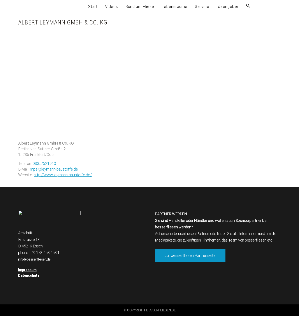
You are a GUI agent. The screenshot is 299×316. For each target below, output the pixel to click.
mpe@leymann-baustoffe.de (54, 169)
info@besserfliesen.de (34, 259)
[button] (248, 6)
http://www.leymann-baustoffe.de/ (63, 175)
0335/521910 (44, 163)
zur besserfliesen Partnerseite (190, 255)
